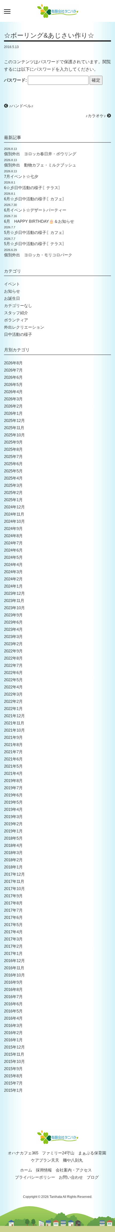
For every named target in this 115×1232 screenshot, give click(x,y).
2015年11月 (14, 1054)
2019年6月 (13, 795)
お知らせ (12, 291)
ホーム (26, 1170)
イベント (12, 284)
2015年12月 (14, 1047)
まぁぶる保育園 (92, 1153)
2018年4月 (13, 845)
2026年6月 (13, 377)
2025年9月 (13, 442)
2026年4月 (13, 391)
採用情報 (44, 1170)
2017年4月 (13, 932)
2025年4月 (13, 478)
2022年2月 (13, 701)
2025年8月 (13, 449)
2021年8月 (13, 744)
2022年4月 (13, 687)
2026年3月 (13, 399)
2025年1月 (13, 499)
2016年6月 (13, 1004)
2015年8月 (13, 1076)
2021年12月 (14, 715)
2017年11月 (14, 881)
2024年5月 (13, 557)
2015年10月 (14, 1061)
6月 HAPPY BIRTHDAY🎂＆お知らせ (39, 221)
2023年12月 (14, 593)
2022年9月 (13, 651)
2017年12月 (14, 874)
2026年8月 (13, 363)
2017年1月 (13, 953)
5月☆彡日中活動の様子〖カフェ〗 (35, 232)
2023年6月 (13, 622)
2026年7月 (13, 370)
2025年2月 (13, 492)
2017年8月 (13, 903)
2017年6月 (13, 917)
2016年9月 (13, 982)
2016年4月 (13, 1018)
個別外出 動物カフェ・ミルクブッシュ (40, 165)
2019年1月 (13, 831)
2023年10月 (14, 607)
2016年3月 (13, 1025)
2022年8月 (13, 658)
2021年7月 (13, 751)
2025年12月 (14, 420)
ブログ (93, 1177)
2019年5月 (13, 802)
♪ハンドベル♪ (20, 105)
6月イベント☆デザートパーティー (35, 210)
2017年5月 (13, 924)
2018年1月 (13, 867)
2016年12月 (14, 960)
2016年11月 (14, 968)
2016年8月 (13, 989)
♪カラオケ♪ (96, 115)
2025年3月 (13, 485)
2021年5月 (13, 766)
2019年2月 (13, 824)
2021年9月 (13, 737)
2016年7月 (13, 996)
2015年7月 (13, 1083)
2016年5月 (13, 1011)
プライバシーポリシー (35, 1177)
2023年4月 (13, 629)
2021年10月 (14, 730)
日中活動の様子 (18, 334)
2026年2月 (13, 406)
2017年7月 (13, 910)
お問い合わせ (71, 1177)
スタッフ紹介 (16, 312)
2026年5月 (13, 384)
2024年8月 (13, 535)
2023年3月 (13, 636)
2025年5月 (13, 471)
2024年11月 (14, 514)
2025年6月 (13, 463)
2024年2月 (13, 579)
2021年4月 (13, 773)
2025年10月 (14, 435)
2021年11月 (14, 723)
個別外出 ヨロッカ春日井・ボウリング (40, 153)
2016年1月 (13, 1040)
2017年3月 (13, 939)
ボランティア (16, 320)
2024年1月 (13, 586)
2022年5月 (13, 679)
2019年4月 (13, 809)
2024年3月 (13, 571)
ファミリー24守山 (58, 1153)
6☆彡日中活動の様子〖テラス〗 (33, 187)
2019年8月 (13, 780)
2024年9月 (13, 528)
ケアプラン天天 (45, 1160)
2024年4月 (13, 564)
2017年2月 (13, 946)
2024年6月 (13, 550)
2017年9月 (13, 896)
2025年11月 (14, 427)
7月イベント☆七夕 (21, 176)
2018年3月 (13, 852)
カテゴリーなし (18, 305)
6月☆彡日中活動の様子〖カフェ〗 (35, 199)
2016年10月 (14, 975)
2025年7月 (13, 456)
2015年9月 (13, 1068)
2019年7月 (13, 788)
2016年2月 (13, 1032)
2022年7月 (13, 665)
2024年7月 (13, 543)
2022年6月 (13, 672)
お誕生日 (12, 298)
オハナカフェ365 (23, 1153)
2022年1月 (13, 708)
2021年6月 (13, 759)
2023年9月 (13, 615)
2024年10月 (14, 521)
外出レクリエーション (24, 327)
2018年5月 (13, 838)
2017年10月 (14, 888)
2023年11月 (14, 600)
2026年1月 (13, 413)
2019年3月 (13, 816)
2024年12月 (14, 507)
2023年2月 (13, 643)
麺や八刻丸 (73, 1160)
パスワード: (16, 80)
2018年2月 (13, 860)
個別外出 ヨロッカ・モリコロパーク (38, 255)
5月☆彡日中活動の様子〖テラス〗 (35, 243)
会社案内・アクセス (74, 1170)
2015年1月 (13, 1090)
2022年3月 (13, 694)
